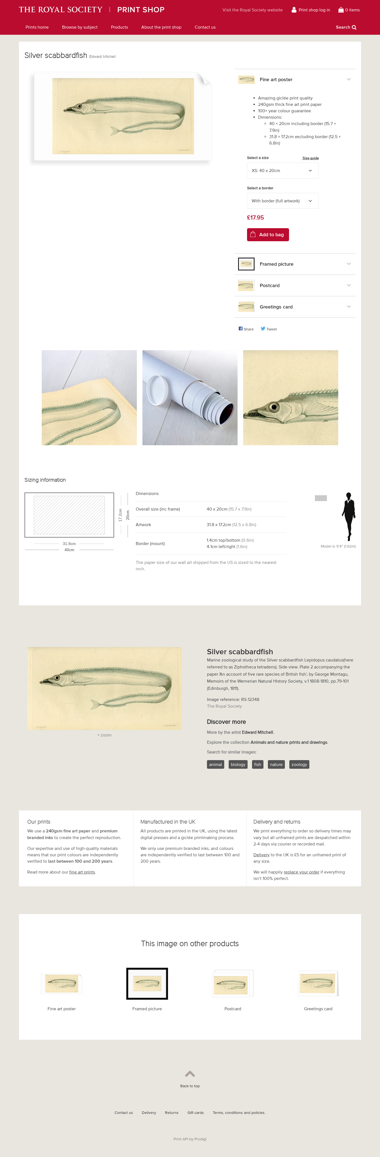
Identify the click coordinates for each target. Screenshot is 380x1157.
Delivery (261, 854)
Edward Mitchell (102, 56)
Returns (172, 1113)
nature (276, 764)
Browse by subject (80, 26)
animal (215, 764)
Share (249, 329)
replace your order (301, 871)
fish (257, 764)
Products (119, 26)
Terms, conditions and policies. (239, 1113)
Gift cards (195, 1113)
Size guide (311, 158)
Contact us (205, 26)
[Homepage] (109, 10)
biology (238, 764)
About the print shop (161, 26)
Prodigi (200, 1139)
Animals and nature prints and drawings (289, 742)
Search (343, 26)
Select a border (260, 188)
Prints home (37, 26)
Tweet (272, 329)
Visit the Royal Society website (253, 9)
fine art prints (82, 871)
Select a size (283, 158)
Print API (181, 1139)
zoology (299, 764)
